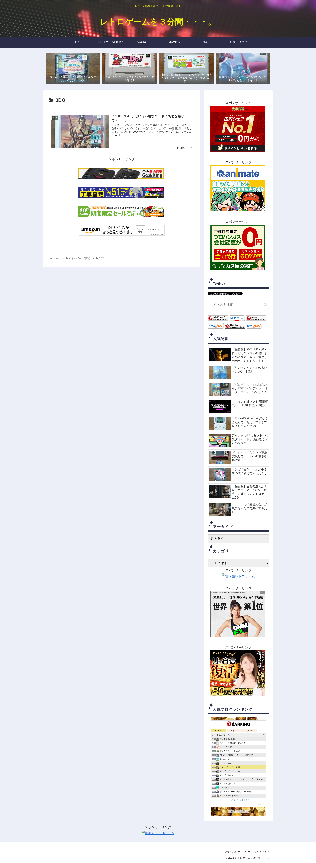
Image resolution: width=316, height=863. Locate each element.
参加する (261, 804)
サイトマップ (261, 851)
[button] (265, 305)
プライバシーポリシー (237, 851)
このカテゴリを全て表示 (238, 800)
